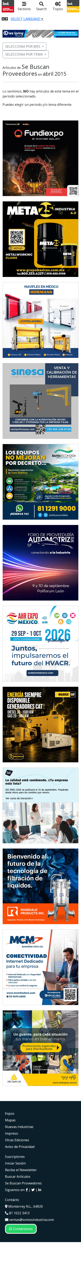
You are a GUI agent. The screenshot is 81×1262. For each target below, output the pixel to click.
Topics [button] (58, 9)
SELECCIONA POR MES (22, 46)
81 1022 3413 (18, 1213)
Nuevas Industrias (19, 1126)
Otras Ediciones (17, 1140)
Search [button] (41, 9)
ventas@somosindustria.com (31, 1219)
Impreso (11, 1133)
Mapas (10, 1120)
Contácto (12, 1199)
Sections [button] (24, 9)
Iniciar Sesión (15, 1163)
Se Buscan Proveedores (23, 1183)
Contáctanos (22, 1229)
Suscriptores (15, 1156)
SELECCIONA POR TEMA (24, 54)
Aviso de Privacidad (19, 1146)
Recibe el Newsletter (21, 1170)
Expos (9, 1113)
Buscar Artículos (17, 1176)
